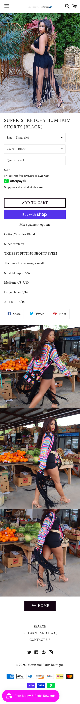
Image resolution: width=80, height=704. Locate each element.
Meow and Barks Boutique (45, 665)
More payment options (34, 224)
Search (40, 626)
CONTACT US (40, 640)
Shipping (9, 187)
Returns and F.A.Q (40, 633)
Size (9, 137)
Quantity (13, 160)
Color (10, 149)
